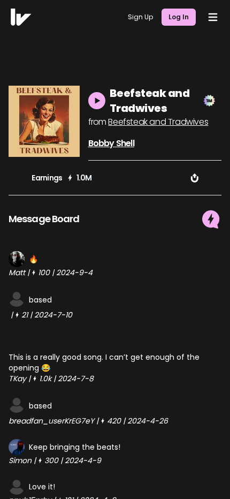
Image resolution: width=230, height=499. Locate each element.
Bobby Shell (111, 143)
